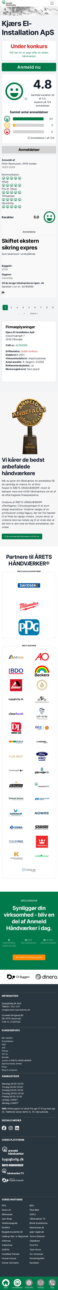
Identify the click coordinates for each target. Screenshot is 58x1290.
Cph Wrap (7, 1218)
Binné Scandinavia (38, 1223)
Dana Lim (6, 1210)
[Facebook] (4, 1128)
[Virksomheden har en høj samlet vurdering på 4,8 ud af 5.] (26, 99)
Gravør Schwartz (10, 1262)
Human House (9, 1258)
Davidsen (34, 1262)
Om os (5, 1054)
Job (3, 1047)
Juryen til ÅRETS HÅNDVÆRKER (16, 1060)
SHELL (33, 1214)
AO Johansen (36, 1254)
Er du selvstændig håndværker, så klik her (22, 536)
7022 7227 (15, 1006)
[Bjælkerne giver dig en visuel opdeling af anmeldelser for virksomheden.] (29, 137)
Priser (4, 1067)
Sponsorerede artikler (12, 1063)
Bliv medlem (7, 1038)
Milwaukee (7, 1214)
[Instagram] (11, 1128)
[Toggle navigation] (52, 3)
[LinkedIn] (17, 1128)
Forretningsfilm (37, 1258)
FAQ (4, 1044)
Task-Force (35, 1249)
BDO (32, 1205)
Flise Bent (34, 1210)
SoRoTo (6, 1249)
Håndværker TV (37, 1218)
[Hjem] (9, 3)
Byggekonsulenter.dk (12, 1232)
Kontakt (5, 1057)
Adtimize (6, 1240)
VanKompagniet (9, 1223)
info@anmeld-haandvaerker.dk (16, 1010)
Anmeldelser (7, 1041)
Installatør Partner (10, 1254)
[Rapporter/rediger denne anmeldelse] (3, 293)
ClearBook (35, 1240)
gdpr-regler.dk (37, 1232)
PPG (4, 1205)
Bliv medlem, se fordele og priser (29, 957)
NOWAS (6, 1227)
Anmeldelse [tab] (29, 231)
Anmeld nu (29, 67)
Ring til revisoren (9, 1070)
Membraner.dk (37, 1227)
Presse (5, 1051)
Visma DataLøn (37, 1236)
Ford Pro (34, 1245)
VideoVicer (7, 1245)
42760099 (21, 345)
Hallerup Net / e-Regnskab (15, 1236)
